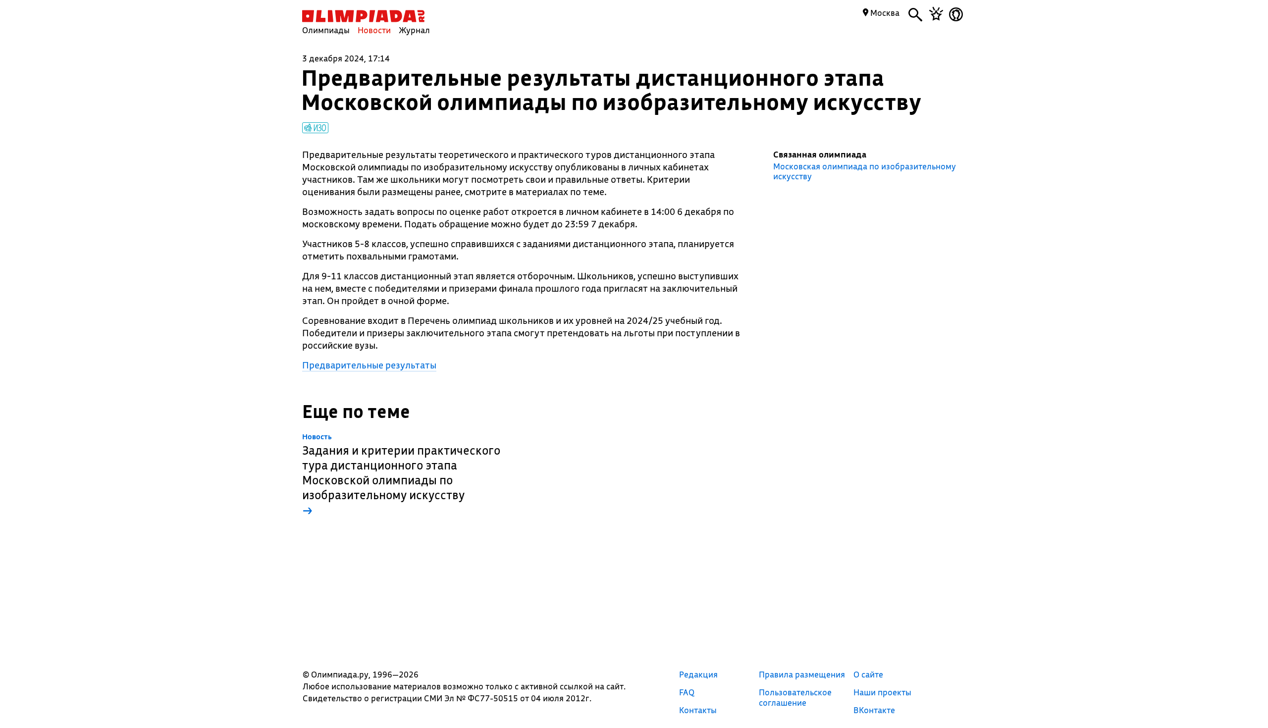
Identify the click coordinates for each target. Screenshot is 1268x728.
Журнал (414, 30)
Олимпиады (326, 30)
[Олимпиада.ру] (363, 16)
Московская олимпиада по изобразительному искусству (864, 171)
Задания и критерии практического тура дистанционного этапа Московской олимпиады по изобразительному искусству (401, 475)
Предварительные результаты (369, 365)
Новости (374, 30)
